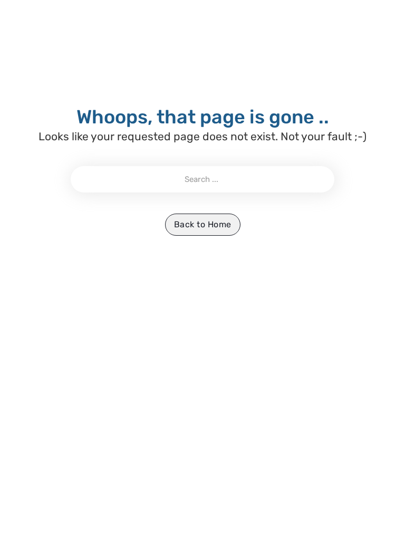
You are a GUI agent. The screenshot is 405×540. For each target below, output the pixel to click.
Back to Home (203, 224)
